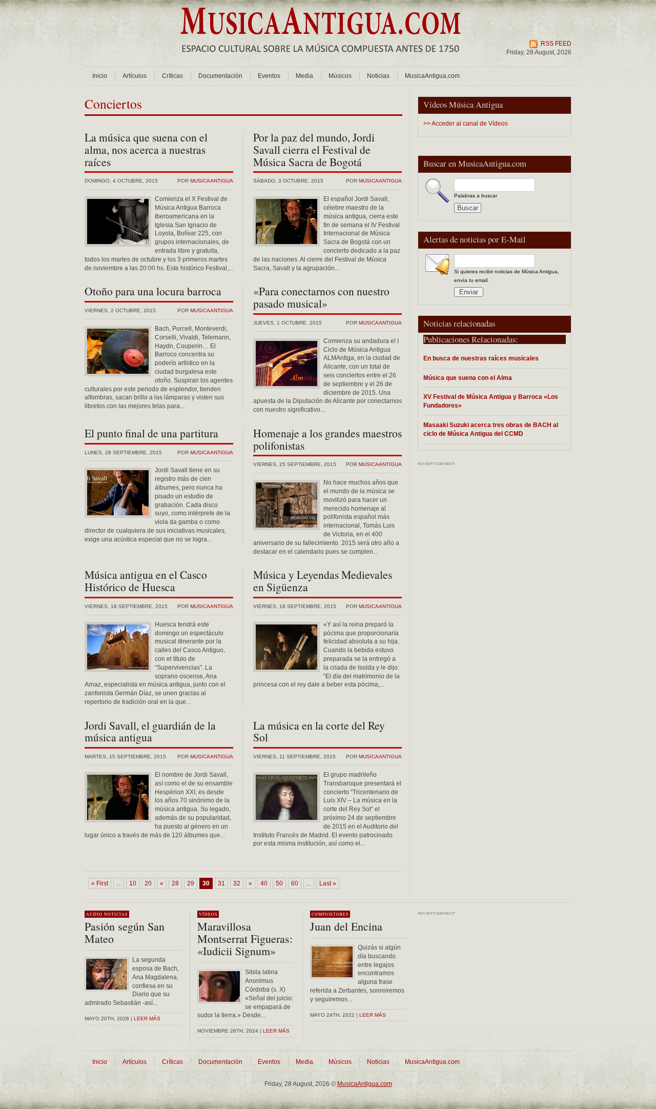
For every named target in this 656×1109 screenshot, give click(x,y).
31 (221, 883)
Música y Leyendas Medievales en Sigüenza (322, 580)
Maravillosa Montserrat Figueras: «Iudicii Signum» (245, 938)
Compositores (330, 914)
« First (99, 883)
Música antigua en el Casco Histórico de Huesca (146, 580)
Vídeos (208, 914)
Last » (327, 883)
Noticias (378, 75)
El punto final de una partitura (151, 433)
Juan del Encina (346, 926)
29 (190, 883)
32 (236, 883)
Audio (94, 914)
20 (148, 883)
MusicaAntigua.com (432, 75)
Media (304, 75)
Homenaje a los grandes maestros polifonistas (327, 439)
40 (264, 883)
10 (132, 883)
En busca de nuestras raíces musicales (481, 358)
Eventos (269, 75)
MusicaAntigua (211, 181)
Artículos (134, 75)
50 (279, 883)
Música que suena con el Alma (467, 377)
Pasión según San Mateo (125, 932)
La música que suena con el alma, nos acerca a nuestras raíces (146, 149)
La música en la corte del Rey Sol (319, 731)
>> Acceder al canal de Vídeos (465, 123)
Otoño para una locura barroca (153, 291)
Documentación (220, 75)
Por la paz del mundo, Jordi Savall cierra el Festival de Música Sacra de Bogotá (314, 149)
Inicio (99, 75)
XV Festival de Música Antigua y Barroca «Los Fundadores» (490, 401)
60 (294, 883)
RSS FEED (556, 43)
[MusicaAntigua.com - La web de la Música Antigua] (320, 59)
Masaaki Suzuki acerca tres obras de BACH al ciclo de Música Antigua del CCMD (490, 429)
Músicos (340, 75)
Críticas (172, 75)
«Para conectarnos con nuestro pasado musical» (321, 297)
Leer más (147, 1018)
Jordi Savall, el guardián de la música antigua (150, 731)
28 (175, 883)
